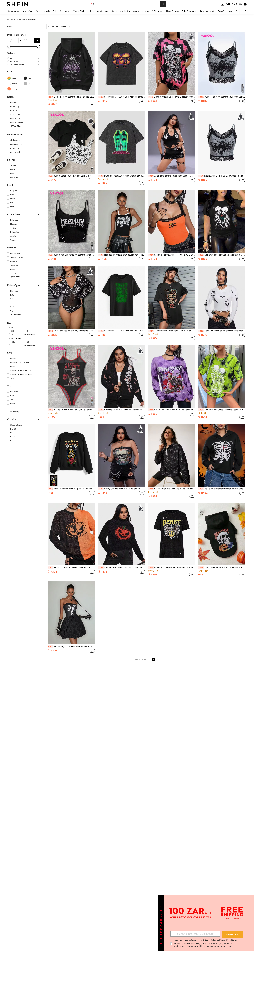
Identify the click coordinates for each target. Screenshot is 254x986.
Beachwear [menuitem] (65, 11)
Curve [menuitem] (38, 11)
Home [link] (10, 19)
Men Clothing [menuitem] (103, 11)
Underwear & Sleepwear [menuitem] (152, 11)
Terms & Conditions (228, 940)
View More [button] (16, 126)
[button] (240, 4)
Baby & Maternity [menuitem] (189, 11)
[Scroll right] (245, 11)
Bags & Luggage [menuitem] (225, 11)
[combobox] (59, 26)
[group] (23, 58)
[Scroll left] (242, 11)
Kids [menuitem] (92, 11)
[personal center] (222, 4)
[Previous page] (150, 659)
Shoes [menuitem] (114, 11)
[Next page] (157, 659)
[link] (228, 4)
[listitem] (71, 69)
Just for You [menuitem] (27, 11)
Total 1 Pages (140, 659)
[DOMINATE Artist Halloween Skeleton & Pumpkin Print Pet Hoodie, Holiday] (221, 534)
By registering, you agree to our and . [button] (203, 940)
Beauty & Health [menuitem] (207, 11)
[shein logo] (17, 4)
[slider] (9, 46)
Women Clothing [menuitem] (80, 11)
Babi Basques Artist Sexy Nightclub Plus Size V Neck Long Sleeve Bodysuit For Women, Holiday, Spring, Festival (71, 331)
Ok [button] (37, 40)
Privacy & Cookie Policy (206, 940)
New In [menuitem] (47, 11)
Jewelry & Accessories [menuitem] (129, 11)
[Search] (163, 4)
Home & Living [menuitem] (172, 11)
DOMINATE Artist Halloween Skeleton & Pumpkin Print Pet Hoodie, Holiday (222, 567)
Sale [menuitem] (55, 11)
